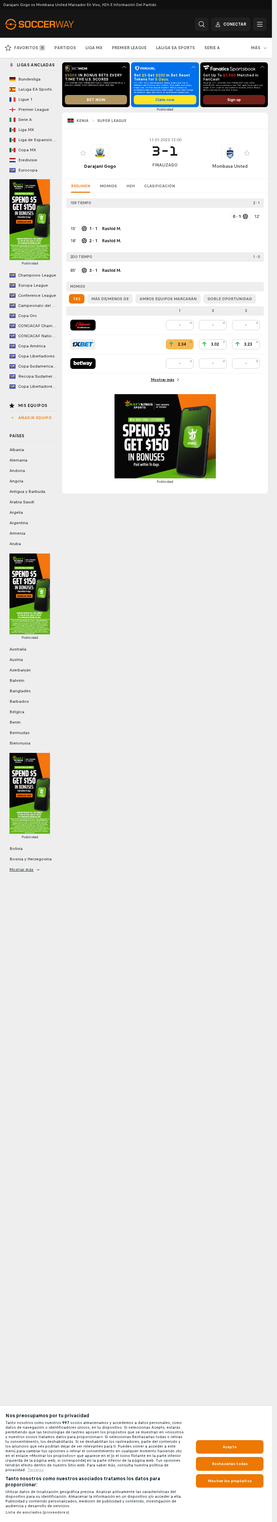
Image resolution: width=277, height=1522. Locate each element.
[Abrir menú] (260, 24)
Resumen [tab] (80, 186)
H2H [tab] (130, 186)
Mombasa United (230, 166)
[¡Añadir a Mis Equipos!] (83, 153)
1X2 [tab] (76, 298)
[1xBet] (83, 344)
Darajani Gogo (100, 166)
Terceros (35, 1469)
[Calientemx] (83, 325)
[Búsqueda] (201, 24)
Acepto (230, 1447)
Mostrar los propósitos (230, 1481)
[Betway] (83, 363)
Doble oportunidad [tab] (229, 298)
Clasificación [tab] (159, 186)
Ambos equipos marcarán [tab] (168, 298)
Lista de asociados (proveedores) (37, 1512)
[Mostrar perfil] (100, 153)
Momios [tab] (108, 186)
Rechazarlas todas (230, 1463)
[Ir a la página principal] (51, 24)
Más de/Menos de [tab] (110, 298)
